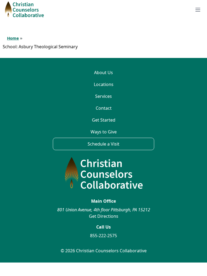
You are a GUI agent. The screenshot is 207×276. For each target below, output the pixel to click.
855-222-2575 (103, 236)
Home (13, 38)
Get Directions (103, 216)
